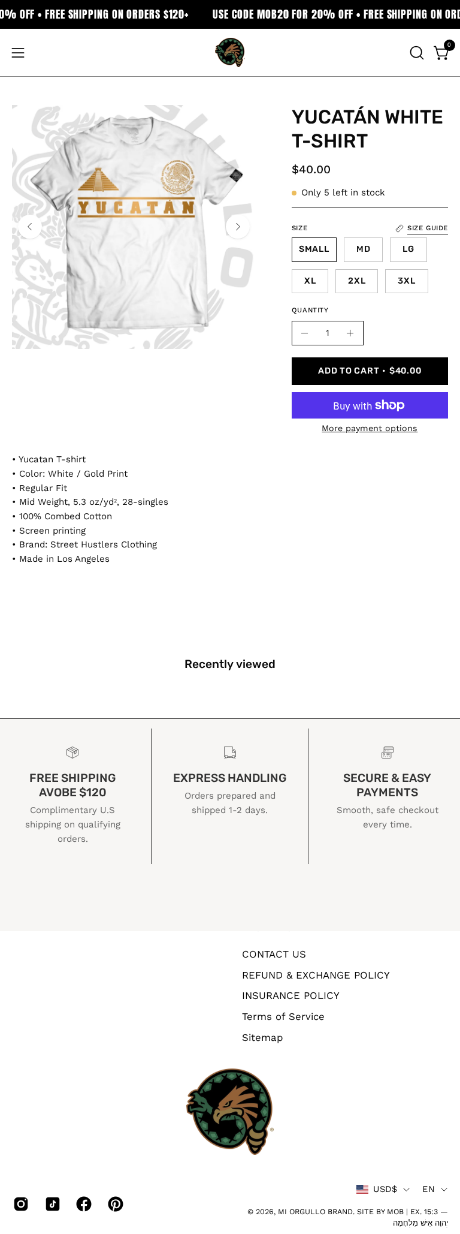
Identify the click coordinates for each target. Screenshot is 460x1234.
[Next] (238, 227)
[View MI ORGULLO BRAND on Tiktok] (52, 1204)
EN (428, 1189)
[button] (415, 52)
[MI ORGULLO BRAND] (230, 52)
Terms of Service (283, 1016)
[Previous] (30, 227)
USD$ (385, 1189)
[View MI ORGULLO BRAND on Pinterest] (115, 1204)
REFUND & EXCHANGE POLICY (316, 974)
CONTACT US (274, 954)
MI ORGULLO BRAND (315, 1211)
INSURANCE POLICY (291, 995)
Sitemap (262, 1037)
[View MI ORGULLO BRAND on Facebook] (83, 1204)
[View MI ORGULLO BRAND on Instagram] (20, 1204)
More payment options (369, 428)
